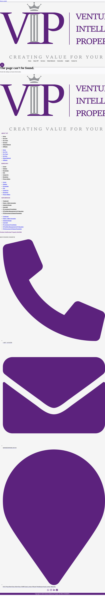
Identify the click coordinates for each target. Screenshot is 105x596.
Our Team (5, 140)
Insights (67, 61)
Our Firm (5, 138)
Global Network (51, 61)
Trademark (5, 201)
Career (4, 166)
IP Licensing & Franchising (9, 209)
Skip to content (3, 1)
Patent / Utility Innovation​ (9, 203)
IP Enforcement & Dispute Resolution (12, 213)
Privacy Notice (6, 179)
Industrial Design (7, 205)
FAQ (4, 173)
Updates (5, 168)
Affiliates (5, 146)
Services (43, 61)
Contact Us (74, 61)
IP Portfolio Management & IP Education (13, 211)
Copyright (5, 207)
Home (29, 61)
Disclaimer (5, 177)
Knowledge (6, 170)
